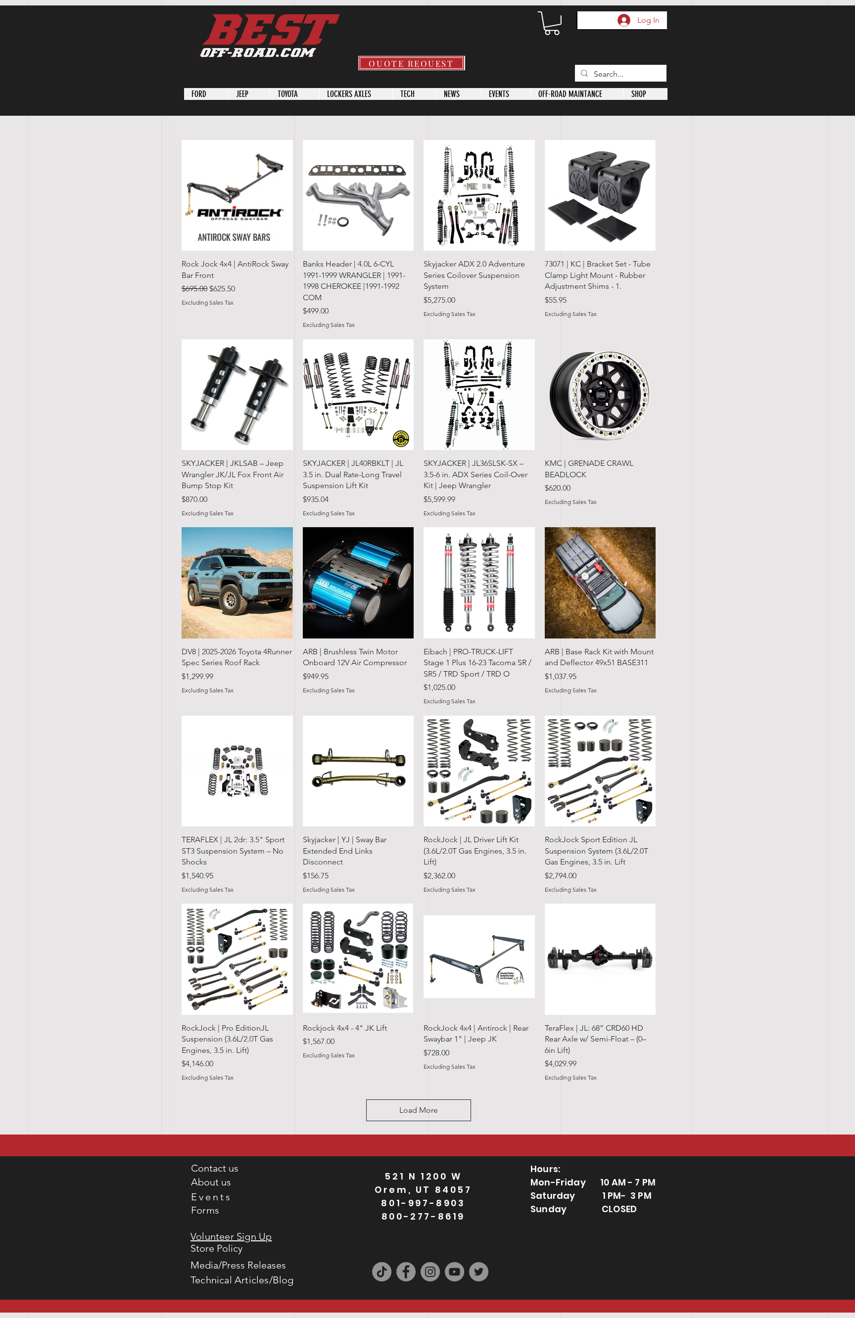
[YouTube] (454, 1271)
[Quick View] (237, 195)
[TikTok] (381, 1271)
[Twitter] (478, 1271)
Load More (418, 1110)
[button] (552, 23)
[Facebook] (406, 1271)
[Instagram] (430, 1271)
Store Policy (216, 1248)
